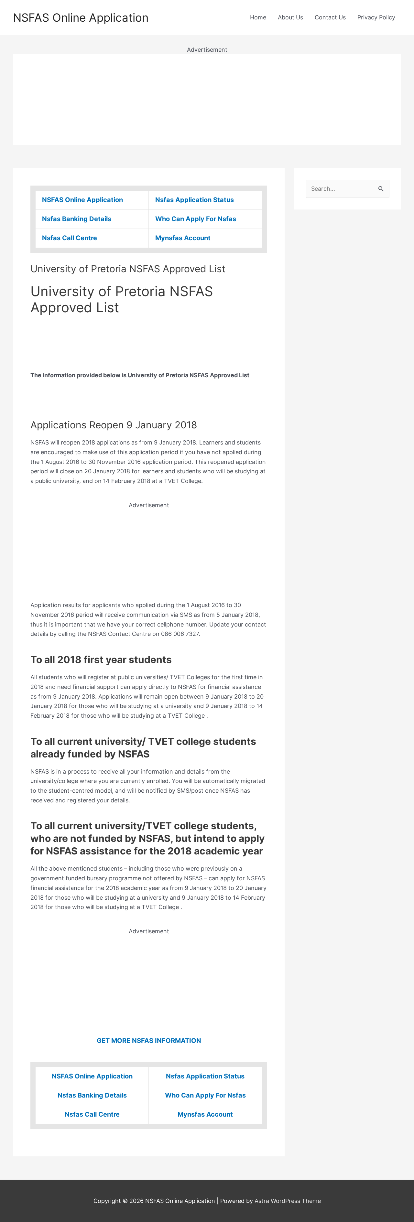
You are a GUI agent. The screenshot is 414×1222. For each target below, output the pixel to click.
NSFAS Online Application (80, 17)
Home (258, 17)
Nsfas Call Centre (69, 238)
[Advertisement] (207, 99)
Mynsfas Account (183, 238)
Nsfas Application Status (194, 200)
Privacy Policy (376, 17)
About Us (290, 17)
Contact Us (330, 17)
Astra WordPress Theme (288, 1200)
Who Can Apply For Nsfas (195, 219)
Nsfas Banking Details (76, 219)
